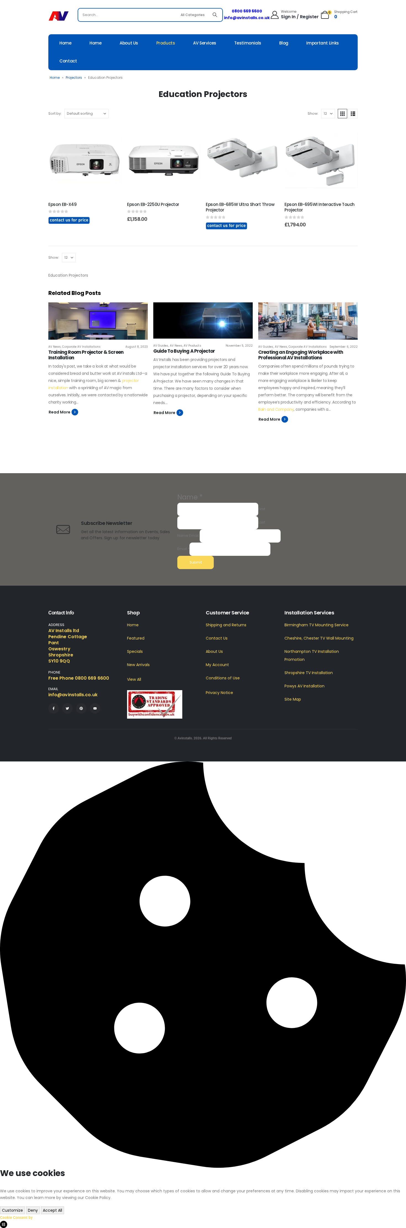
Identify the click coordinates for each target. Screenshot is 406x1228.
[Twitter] (67, 708)
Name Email (188, 535)
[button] (342, 113)
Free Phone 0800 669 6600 (78, 678)
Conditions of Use (223, 678)
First (261, 509)
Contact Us (217, 638)
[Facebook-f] (53, 708)
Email (183, 548)
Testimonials (247, 43)
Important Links (322, 43)
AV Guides (160, 346)
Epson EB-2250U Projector (153, 204)
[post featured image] (98, 321)
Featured (135, 638)
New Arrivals (138, 664)
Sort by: (55, 113)
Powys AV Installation (304, 686)
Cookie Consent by (16, 1217)
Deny (33, 1210)
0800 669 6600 (247, 11)
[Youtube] (95, 708)
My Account (217, 664)
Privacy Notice (219, 692)
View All (134, 679)
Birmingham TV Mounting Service (316, 625)
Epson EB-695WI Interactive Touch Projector (319, 207)
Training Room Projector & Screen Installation (85, 355)
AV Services (204, 43)
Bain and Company (276, 409)
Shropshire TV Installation (308, 672)
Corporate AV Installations (81, 347)
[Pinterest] (81, 708)
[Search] (214, 15)
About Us (129, 43)
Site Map (292, 699)
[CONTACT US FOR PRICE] (69, 220)
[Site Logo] (58, 16)
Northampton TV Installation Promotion (311, 655)
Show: (313, 113)
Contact (68, 61)
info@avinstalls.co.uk (247, 17)
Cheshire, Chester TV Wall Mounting (319, 638)
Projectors (74, 77)
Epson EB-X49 (62, 204)
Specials (135, 651)
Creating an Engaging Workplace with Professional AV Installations (300, 355)
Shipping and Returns (226, 625)
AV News (54, 347)
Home (65, 43)
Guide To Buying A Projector (184, 351)
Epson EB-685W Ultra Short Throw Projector (240, 207)
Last (261, 522)
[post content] (85, 160)
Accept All (52, 1210)
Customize (12, 1210)
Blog (283, 43)
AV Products (192, 346)
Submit (195, 562)
